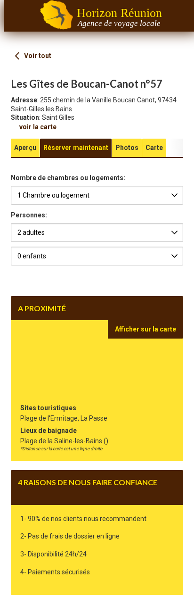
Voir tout (37, 55)
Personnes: (29, 215)
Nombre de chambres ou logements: (68, 178)
